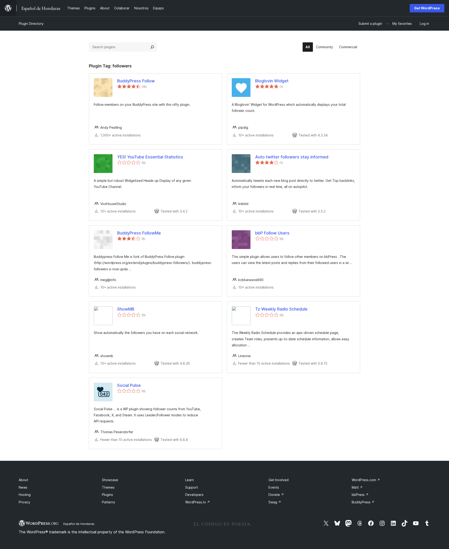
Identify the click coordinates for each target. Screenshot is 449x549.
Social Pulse (129, 385)
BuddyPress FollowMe (139, 233)
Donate (276, 495)
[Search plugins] (152, 47)
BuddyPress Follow (136, 80)
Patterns (108, 502)
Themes (108, 487)
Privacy (24, 502)
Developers (194, 495)
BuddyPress (363, 502)
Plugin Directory (31, 24)
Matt (357, 487)
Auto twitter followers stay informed (291, 156)
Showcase (110, 480)
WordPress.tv (197, 502)
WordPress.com (366, 480)
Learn (189, 480)
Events (273, 487)
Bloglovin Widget (272, 80)
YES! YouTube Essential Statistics (150, 156)
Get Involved (278, 480)
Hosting (25, 495)
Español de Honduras (78, 524)
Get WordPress (427, 8)
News (23, 487)
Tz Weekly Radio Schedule (281, 309)
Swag (274, 502)
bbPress (360, 495)
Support (191, 487)
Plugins (107, 495)
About (23, 480)
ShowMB (125, 309)
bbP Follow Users (272, 233)
